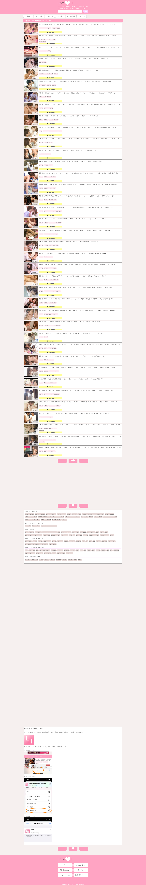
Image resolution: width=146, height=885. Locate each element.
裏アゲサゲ (58, 559)
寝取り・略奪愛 (91, 532)
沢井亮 (62, 516)
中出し (101, 532)
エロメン (98, 541)
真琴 (116, 516)
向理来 (79, 514)
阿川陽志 (43, 514)
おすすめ (27, 559)
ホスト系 (66, 541)
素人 (111, 550)
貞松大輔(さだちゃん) (54, 516)
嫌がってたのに (44, 526)
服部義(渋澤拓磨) (98, 516)
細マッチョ (60, 541)
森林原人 (43, 519)
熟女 (85, 550)
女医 (42, 553)
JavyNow (65, 559)
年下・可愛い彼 (52, 544)
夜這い (97, 532)
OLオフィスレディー (30, 553)
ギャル (93, 550)
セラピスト (104, 541)
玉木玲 (86, 516)
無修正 (106, 532)
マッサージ (31, 532)
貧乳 (108, 550)
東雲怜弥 (54, 514)
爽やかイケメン (47, 541)
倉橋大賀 (35, 516)
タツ (82, 516)
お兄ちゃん (78, 541)
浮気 (30, 526)
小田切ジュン (28, 516)
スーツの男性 (28, 544)
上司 (83, 541)
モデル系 (72, 550)
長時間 (75, 559)
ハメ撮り (97, 535)
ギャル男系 (72, 541)
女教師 (54, 553)
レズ (26, 532)
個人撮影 (91, 535)
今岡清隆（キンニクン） (87, 514)
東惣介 (26, 514)
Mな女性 (103, 550)
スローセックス (75, 532)
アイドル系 (66, 550)
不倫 (33, 526)
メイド (37, 553)
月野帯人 (91, 516)
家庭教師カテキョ (61, 553)
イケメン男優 (28, 541)
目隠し (58, 535)
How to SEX (83, 532)
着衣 (49, 535)
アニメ (111, 535)
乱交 (87, 535)
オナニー (40, 535)
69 (74, 535)
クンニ (66, 535)
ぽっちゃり (53, 550)
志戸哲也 (67, 516)
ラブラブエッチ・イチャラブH (49, 532)
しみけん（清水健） (75, 516)
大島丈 (106, 514)
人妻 (26, 550)
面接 (81, 535)
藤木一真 (74, 514)
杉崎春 (64, 514)
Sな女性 (98, 550)
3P (83, 535)
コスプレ (102, 535)
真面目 (88, 550)
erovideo (53, 559)
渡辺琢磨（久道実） (56, 519)
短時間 (79, 559)
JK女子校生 (116, 550)
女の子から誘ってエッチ (30, 535)
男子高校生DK (36, 544)
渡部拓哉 (65, 519)
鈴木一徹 (59, 514)
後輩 (90, 541)
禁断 (26, 526)
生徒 (94, 541)
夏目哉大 (69, 514)
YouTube (70, 559)
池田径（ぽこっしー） (108, 516)
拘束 (62, 535)
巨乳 (37, 550)
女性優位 (53, 535)
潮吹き (44, 535)
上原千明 (37, 514)
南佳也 (26, 519)
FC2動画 (41, 559)
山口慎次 (49, 519)
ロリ (81, 550)
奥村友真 (112, 514)
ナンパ (107, 535)
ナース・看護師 (47, 553)
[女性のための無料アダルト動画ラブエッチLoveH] (65, 4)
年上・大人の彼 (44, 544)
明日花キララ (69, 553)
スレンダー (60, 550)
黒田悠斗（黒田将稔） (43, 516)
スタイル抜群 (32, 550)
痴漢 (77, 535)
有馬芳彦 (32, 514)
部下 (87, 541)
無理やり (38, 526)
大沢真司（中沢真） (99, 514)
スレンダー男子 (111, 541)
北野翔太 (48, 514)
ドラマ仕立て (38, 532)
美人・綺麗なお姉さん (45, 550)
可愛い (77, 550)
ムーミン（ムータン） (35, 519)
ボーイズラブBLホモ (66, 532)
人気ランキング (34, 559)
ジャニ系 (40, 541)
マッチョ (54, 541)
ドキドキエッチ (53, 526)
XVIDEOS (47, 559)
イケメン (35, 541)
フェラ (70, 535)
